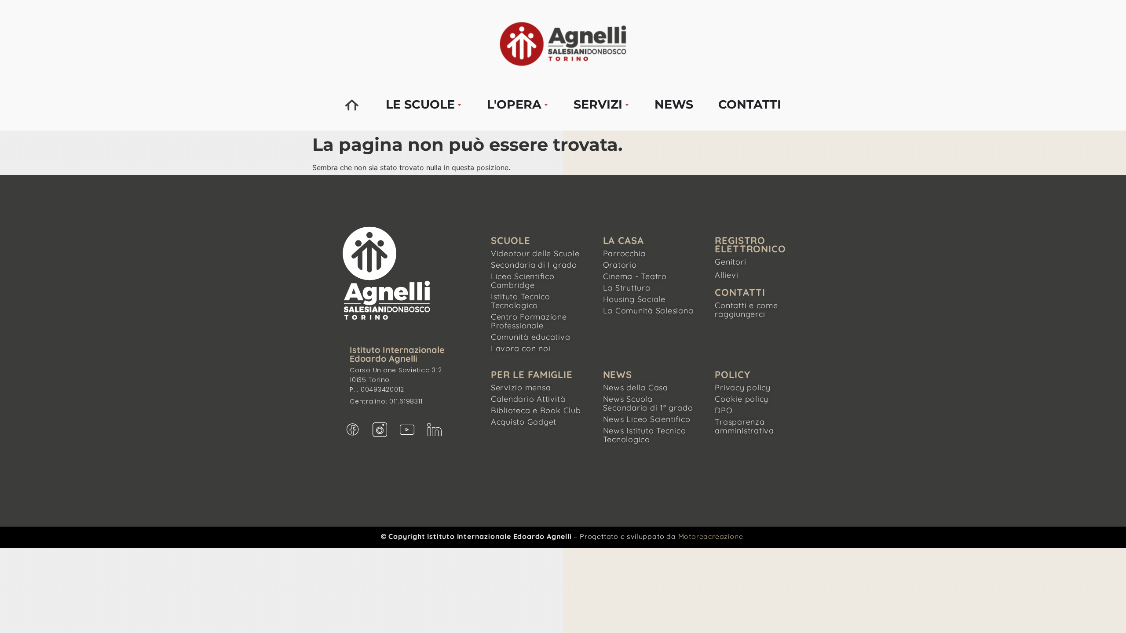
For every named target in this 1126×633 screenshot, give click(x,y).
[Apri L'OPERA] (546, 105)
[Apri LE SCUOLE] (459, 105)
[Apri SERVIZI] (627, 105)
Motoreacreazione (710, 536)
